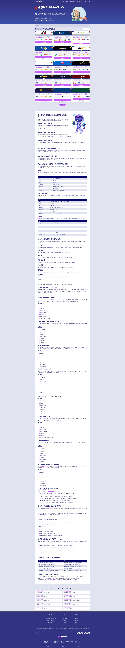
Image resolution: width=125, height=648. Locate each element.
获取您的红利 (44, 42)
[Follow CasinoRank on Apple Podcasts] (89, 633)
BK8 (39, 172)
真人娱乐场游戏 (72, 1)
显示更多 (62, 104)
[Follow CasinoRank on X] (82, 633)
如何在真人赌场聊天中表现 (50, 622)
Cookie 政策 (48, 646)
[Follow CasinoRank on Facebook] (78, 633)
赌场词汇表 (64, 617)
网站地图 (77, 646)
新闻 (89, 1)
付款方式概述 (64, 620)
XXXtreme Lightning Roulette (43, 466)
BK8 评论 (43, 58)
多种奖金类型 (50, 508)
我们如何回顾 (76, 618)
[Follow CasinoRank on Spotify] (87, 633)
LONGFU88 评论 (43, 43)
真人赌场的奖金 (64, 618)
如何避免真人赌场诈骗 (51, 620)
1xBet (39, 218)
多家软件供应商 (51, 491)
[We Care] (69, 642)
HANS (36, 632)
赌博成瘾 (64, 622)
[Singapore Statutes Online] (56, 642)
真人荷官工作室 (79, 1)
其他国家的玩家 (52, 579)
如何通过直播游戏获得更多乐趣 (50, 618)
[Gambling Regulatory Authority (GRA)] (48, 642)
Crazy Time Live (41, 418)
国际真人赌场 (64, 624)
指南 (85, 1)
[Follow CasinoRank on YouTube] (85, 633)
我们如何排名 (76, 620)
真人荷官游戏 (57, 289)
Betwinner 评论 (81, 100)
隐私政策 (63, 646)
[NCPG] (62, 642)
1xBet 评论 (62, 43)
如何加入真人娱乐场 (50, 617)
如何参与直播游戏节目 (51, 624)
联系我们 (76, 622)
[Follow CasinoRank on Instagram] (80, 633)
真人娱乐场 (65, 1)
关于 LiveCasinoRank (76, 617)
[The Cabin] (76, 642)
